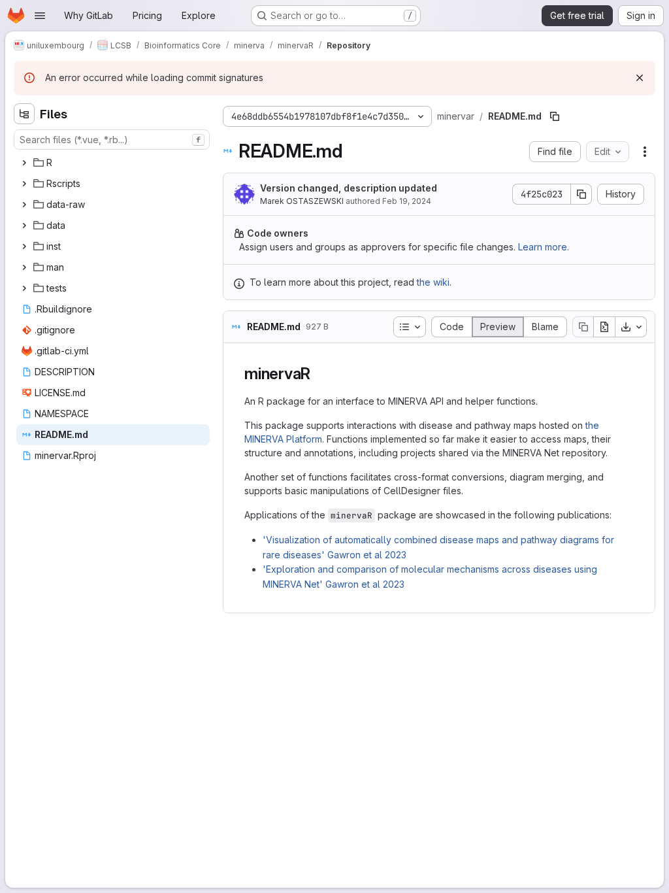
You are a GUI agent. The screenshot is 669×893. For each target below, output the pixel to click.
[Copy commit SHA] (581, 194)
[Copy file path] (554, 116)
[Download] (631, 326)
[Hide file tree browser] (24, 113)
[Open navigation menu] (39, 15)
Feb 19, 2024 (406, 201)
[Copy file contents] (582, 326)
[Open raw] (604, 326)
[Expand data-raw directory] (24, 204)
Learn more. (543, 246)
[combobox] (112, 139)
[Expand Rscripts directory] (24, 184)
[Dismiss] (639, 78)
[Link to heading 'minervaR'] (318, 373)
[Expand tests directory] (24, 288)
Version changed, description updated (348, 188)
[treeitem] (113, 162)
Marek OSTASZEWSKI (302, 201)
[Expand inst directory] (24, 246)
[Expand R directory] (24, 163)
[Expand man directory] (24, 267)
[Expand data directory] (24, 225)
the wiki (433, 282)
